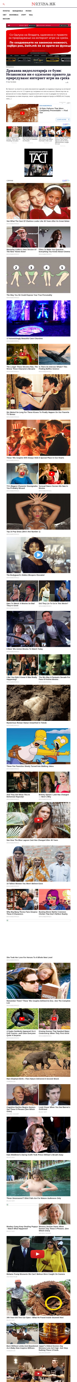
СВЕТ (4, 15)
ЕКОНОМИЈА (13, 15)
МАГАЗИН (6, 19)
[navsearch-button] (4, 4)
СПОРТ (23, 15)
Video (31, 15)
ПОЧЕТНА (6, 11)
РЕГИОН (28, 11)
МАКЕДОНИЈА (18, 11)
